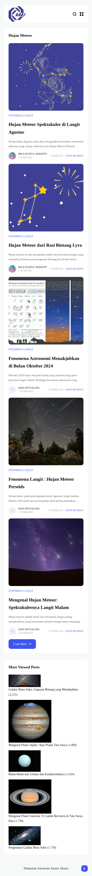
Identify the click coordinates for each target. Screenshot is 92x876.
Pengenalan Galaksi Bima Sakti (27, 847)
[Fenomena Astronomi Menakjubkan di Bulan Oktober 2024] (46, 310)
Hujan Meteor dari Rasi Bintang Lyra (45, 245)
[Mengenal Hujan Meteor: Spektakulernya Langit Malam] (46, 552)
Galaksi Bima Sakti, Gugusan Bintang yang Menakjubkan (43, 689)
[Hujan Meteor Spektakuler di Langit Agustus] (46, 77)
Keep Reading (74, 155)
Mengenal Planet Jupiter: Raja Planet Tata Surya (38, 745)
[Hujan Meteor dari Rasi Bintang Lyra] (46, 197)
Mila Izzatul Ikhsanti (32, 154)
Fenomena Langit (21, 115)
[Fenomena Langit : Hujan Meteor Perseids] (46, 431)
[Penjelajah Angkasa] (17, 13)
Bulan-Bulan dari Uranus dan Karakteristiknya (37, 774)
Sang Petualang (29, 388)
